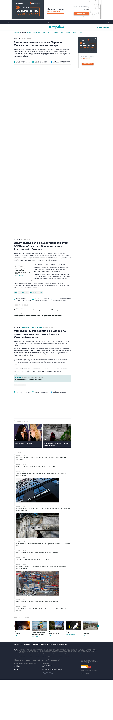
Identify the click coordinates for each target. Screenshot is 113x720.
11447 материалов (19, 636)
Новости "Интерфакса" (47, 665)
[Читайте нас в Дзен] (43, 673)
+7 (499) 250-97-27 (67, 656)
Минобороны (18, 385)
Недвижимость (56, 22)
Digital (62, 32)
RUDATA (44, 668)
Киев (24, 385)
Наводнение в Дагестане (87, 632)
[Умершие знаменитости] (73, 630)
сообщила (19, 101)
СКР (15, 292)
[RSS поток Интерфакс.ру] (50, 673)
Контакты (16, 644)
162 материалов (87, 636)
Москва (56, 32)
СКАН (43, 666)
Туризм (49, 22)
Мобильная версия (6, 22)
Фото (80, 32)
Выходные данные (85, 671)
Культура (49, 32)
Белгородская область (36, 292)
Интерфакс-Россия (34, 22)
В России (23, 32)
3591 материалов (36, 636)
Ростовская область (23, 292)
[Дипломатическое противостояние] (56, 630)
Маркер (16, 669)
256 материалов (53, 636)
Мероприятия (72, 22)
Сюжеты (74, 32)
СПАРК (16, 665)
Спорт (43, 32)
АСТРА (16, 671)
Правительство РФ (19, 159)
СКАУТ (16, 668)
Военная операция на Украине (32, 327)
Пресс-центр (35, 644)
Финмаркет (43, 22)
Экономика (36, 32)
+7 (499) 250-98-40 (56, 656)
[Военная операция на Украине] (22, 630)
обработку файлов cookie (79, 653)
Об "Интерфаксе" (16, 22)
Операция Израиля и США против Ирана (38, 633)
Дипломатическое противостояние (54, 632)
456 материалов (70, 634)
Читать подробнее (22, 272)
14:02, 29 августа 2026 (26, 81)
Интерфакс (56, 27)
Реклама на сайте (52, 644)
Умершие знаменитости (73, 632)
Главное (16, 32)
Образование (64, 22)
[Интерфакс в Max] (52, 673)
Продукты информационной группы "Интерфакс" (37, 660)
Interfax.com (25, 22)
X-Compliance (17, 666)
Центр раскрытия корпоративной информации (52, 669)
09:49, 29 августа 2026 (26, 239)
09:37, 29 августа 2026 (48, 327)
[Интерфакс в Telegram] (45, 673)
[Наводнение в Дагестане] (90, 630)
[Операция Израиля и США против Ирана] (39, 630)
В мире (29, 32)
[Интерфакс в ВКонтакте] (47, 673)
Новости (67, 32)
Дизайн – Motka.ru (85, 673)
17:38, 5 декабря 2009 (26, 38)
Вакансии (43, 644)
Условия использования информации (89, 670)
